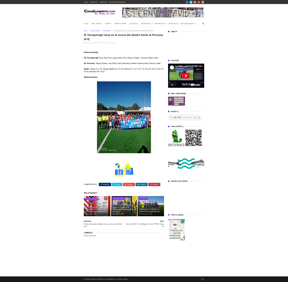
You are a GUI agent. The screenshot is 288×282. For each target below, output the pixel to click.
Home (86, 31)
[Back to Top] (202, 279)
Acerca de (94, 2)
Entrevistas (146, 23)
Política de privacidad (117, 2)
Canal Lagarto (123, 279)
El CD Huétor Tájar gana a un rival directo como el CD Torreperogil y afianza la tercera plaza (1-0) (123, 208)
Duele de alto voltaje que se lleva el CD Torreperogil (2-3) (149, 210)
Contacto (103, 2)
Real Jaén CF (97, 23)
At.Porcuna (143, 199)
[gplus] (195, 2)
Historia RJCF (159, 23)
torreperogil (106, 31)
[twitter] (191, 2)
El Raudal (134, 23)
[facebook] (187, 2)
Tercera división (95, 31)
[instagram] (202, 2)
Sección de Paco (187, 23)
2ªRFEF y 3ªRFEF (120, 23)
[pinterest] (198, 2)
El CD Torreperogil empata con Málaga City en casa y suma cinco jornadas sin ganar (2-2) (96, 209)
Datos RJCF (173, 23)
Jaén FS (108, 23)
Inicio (86, 2)
